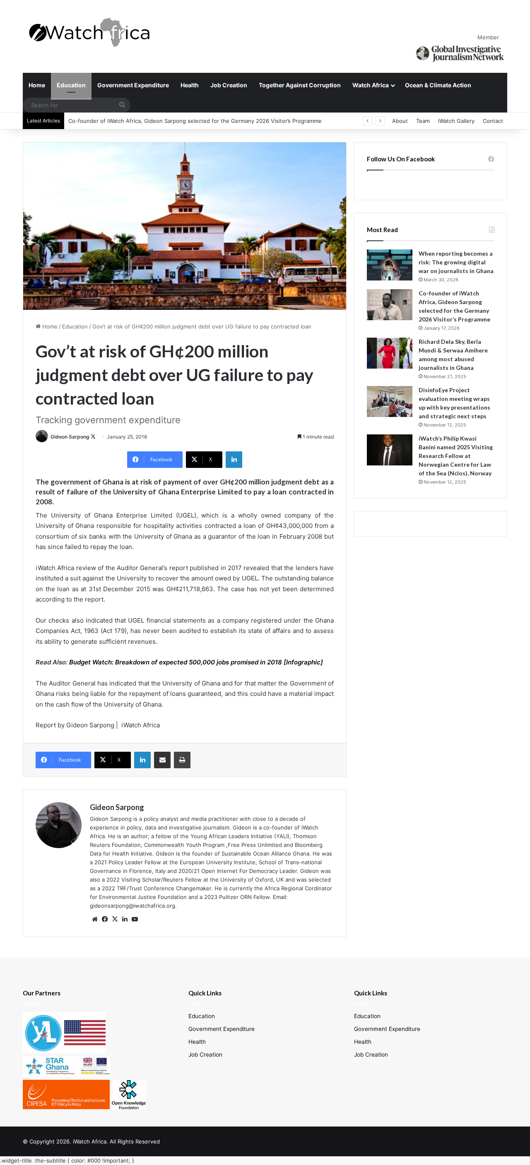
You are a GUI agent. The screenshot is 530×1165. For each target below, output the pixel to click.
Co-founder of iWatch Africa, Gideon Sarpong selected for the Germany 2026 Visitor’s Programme (195, 120)
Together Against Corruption (300, 85)
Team (423, 120)
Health (190, 85)
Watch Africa (370, 85)
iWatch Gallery (456, 120)
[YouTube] (135, 919)
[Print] (182, 760)
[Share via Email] (162, 760)
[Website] (95, 919)
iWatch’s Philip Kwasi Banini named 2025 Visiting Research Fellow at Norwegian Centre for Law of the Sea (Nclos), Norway (456, 456)
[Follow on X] (93, 437)
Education (71, 85)
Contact (493, 120)
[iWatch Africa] (93, 32)
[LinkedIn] (234, 459)
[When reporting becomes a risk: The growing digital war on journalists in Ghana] (389, 264)
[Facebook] (105, 919)
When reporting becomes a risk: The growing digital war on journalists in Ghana (456, 262)
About (400, 120)
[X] (115, 919)
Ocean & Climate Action (438, 85)
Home (37, 85)
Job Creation (228, 85)
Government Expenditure (133, 85)
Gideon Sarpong (70, 437)
